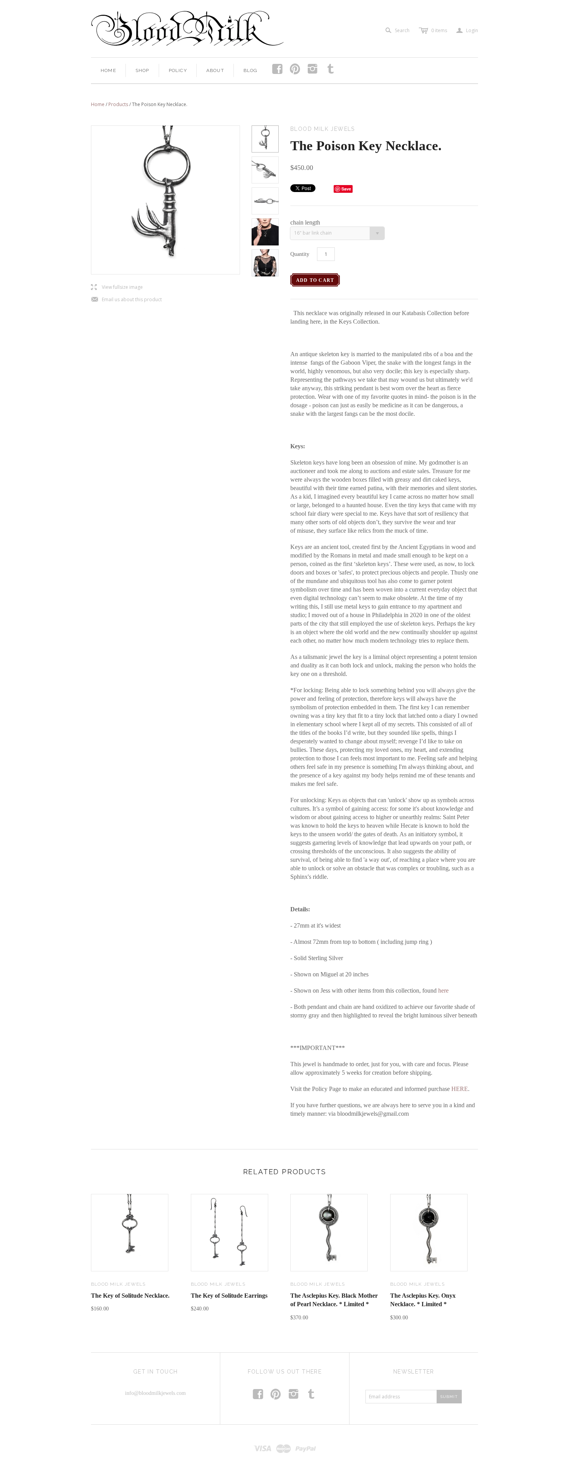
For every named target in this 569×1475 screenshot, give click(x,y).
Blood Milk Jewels (118, 1284)
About (215, 70)
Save (346, 189)
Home (108, 70)
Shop (142, 70)
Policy (178, 70)
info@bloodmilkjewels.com (155, 1393)
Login (467, 30)
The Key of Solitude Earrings (229, 1295)
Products (118, 104)
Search (402, 30)
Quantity (299, 254)
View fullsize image (117, 287)
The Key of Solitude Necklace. (130, 1295)
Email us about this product (126, 300)
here (443, 990)
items (439, 30)
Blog (250, 70)
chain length (305, 222)
